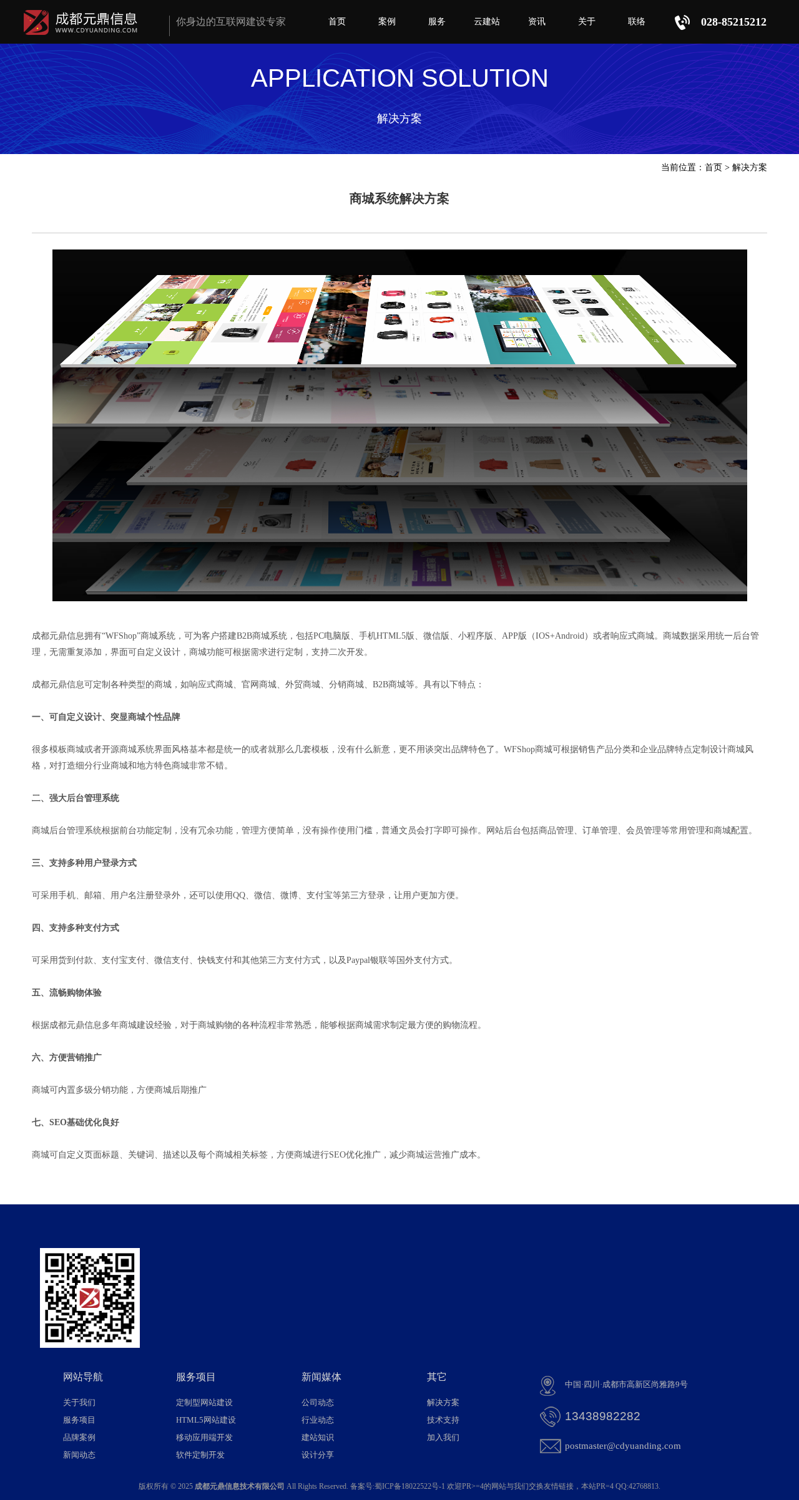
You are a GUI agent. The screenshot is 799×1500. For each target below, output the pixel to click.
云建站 (487, 21)
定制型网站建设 (204, 1402)
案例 (387, 21)
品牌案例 (79, 1437)
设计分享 (317, 1454)
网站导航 (83, 1377)
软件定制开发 (200, 1454)
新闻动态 (79, 1454)
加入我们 (443, 1437)
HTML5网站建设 (206, 1420)
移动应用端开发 (204, 1437)
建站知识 (317, 1437)
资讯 (537, 21)
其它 (437, 1377)
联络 (636, 21)
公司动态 (317, 1402)
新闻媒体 (321, 1377)
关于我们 (79, 1402)
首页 (337, 21)
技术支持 (443, 1420)
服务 (437, 21)
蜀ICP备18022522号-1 (410, 1486)
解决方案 (749, 167)
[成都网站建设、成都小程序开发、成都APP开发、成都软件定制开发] (83, 37)
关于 (587, 21)
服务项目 (79, 1420)
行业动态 (317, 1420)
